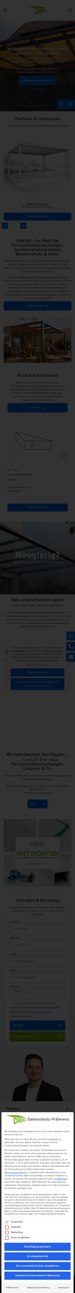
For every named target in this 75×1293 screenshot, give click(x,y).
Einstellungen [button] (61, 1179)
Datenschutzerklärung (15, 1172)
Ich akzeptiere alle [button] (37, 1256)
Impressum (63, 1287)
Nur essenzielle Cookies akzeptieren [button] (37, 1266)
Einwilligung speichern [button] (37, 1246)
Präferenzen (12, 1287)
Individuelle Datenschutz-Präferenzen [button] (37, 1275)
